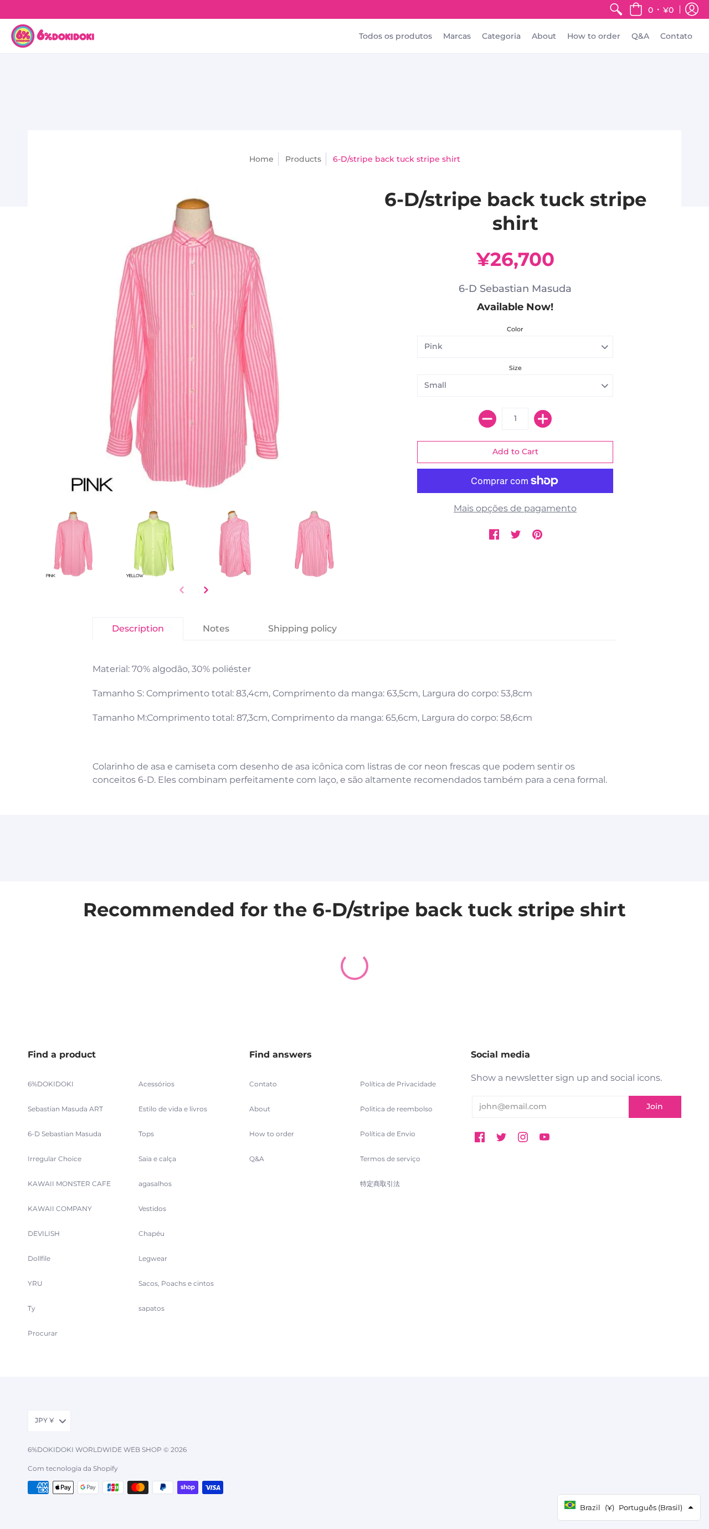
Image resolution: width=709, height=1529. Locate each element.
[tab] (138, 628)
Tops (146, 1134)
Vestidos (152, 1208)
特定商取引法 (380, 1183)
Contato (263, 1084)
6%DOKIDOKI (51, 1084)
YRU (35, 1283)
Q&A (256, 1159)
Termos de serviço (390, 1159)
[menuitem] (616, 9)
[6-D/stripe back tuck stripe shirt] (73, 543)
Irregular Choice (54, 1159)
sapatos (151, 1308)
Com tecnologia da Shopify (73, 1468)
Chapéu (151, 1233)
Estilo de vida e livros (172, 1109)
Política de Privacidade (398, 1084)
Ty (31, 1308)
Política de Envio (387, 1134)
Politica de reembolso (396, 1109)
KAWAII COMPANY (60, 1208)
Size (515, 368)
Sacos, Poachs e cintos (176, 1283)
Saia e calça (157, 1159)
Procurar (43, 1333)
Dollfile (39, 1258)
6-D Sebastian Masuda (515, 289)
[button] (651, 9)
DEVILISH (44, 1233)
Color (515, 329)
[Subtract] (487, 419)
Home (261, 159)
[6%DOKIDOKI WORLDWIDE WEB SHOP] (52, 36)
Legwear (152, 1258)
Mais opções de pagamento (515, 508)
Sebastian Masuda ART (65, 1109)
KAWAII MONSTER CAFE (69, 1183)
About (259, 1109)
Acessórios (156, 1084)
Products (303, 159)
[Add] (543, 419)
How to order (271, 1134)
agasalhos (155, 1183)
